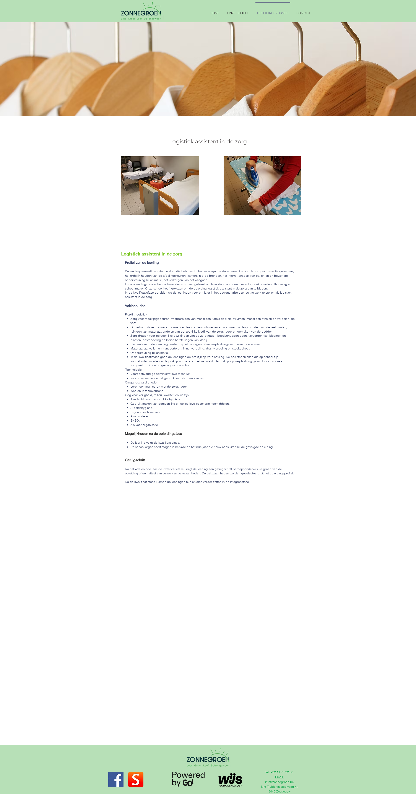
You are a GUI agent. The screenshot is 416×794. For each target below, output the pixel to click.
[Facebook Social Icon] (116, 779)
